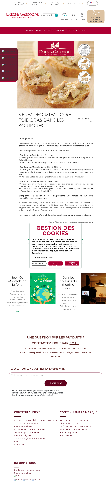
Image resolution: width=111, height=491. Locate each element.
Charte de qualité (69, 423)
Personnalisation (39, 263)
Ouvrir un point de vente (26, 432)
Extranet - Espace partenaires (29, 429)
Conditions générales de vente (29, 438)
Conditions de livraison (26, 423)
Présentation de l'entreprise (74, 420)
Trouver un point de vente (73, 429)
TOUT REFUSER (55, 264)
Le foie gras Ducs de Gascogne (75, 426)
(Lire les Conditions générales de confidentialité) (37, 394)
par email (55, 356)
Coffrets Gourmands (76, 30)
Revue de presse (68, 432)
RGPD (17, 441)
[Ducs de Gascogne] (22, 15)
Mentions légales (22, 435)
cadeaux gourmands (32, 205)
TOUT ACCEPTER (72, 264)
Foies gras (60, 30)
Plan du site (20, 445)
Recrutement (67, 435)
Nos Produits (49, 30)
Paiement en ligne (23, 426)
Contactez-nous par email (27, 470)
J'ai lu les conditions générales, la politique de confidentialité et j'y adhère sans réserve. (37, 393)
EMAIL (74, 343)
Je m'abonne (55, 383)
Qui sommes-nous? (33, 30)
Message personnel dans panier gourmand (36, 420)
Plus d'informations (43, 257)
